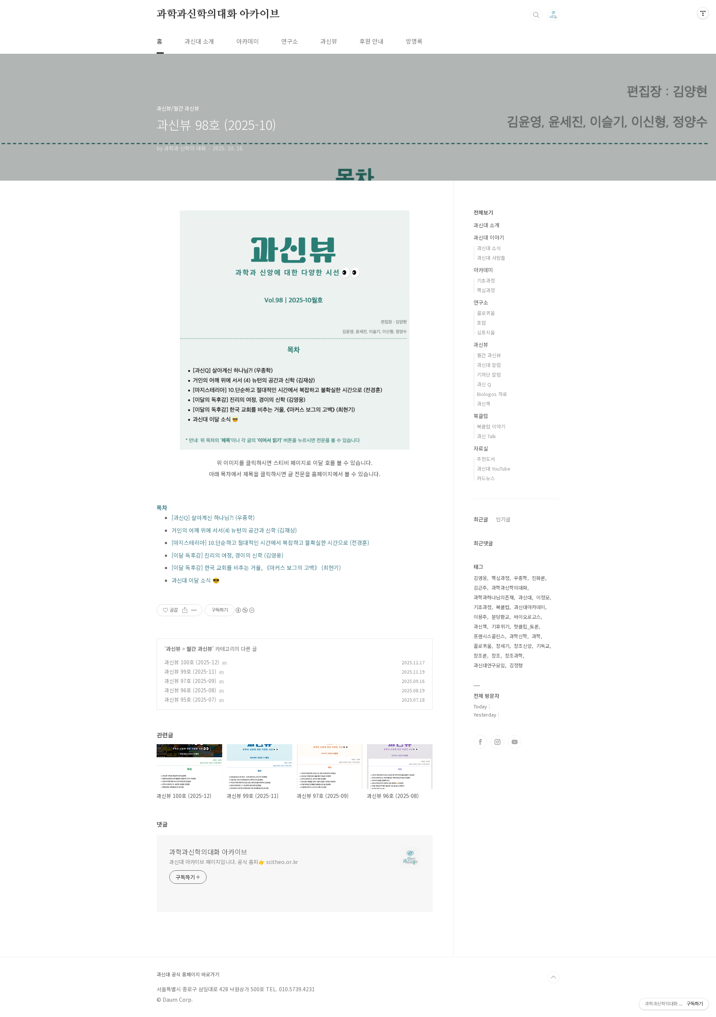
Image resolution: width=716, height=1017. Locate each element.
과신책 (483, 403)
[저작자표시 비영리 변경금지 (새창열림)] (245, 610)
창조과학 (514, 655)
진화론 (538, 577)
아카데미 (247, 41)
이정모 (543, 597)
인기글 (503, 519)
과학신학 (518, 636)
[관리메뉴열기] (703, 13)
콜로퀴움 (486, 312)
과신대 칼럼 (489, 364)
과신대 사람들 (491, 257)
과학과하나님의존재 (494, 597)
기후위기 (500, 626)
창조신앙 (523, 645)
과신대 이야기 (489, 237)
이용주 (480, 616)
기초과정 (486, 280)
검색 (536, 15)
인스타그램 (497, 742)
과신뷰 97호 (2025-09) (190, 680)
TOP (553, 977)
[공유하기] (184, 610)
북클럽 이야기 (491, 426)
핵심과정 (486, 290)
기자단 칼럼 (489, 374)
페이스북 (480, 742)
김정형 (516, 665)
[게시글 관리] (194, 610)
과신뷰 (328, 41)
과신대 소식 (489, 248)
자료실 (481, 448)
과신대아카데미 (529, 607)
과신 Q (484, 384)
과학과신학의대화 (509, 587)
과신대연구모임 (489, 665)
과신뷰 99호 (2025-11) (190, 671)
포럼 (481, 322)
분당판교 (500, 616)
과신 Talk (486, 436)
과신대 (525, 597)
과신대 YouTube (494, 468)
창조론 (480, 655)
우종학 (520, 577)
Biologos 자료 (492, 393)
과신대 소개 (199, 41)
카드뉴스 (486, 478)
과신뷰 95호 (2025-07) (190, 699)
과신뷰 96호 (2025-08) (190, 690)
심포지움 (486, 332)
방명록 (414, 41)
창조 (496, 655)
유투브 (514, 742)
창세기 (502, 645)
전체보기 (483, 212)
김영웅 (480, 577)
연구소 (289, 41)
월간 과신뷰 (199, 648)
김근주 (480, 587)
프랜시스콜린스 (489, 636)
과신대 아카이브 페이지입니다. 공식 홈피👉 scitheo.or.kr (233, 861)
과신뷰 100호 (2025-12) (191, 662)
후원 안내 (371, 41)
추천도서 (486, 458)
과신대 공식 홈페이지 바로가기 (188, 974)
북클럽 (481, 415)
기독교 (543, 645)
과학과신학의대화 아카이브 (218, 14)
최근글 (481, 519)
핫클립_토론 (526, 626)
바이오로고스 (527, 616)
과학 (536, 636)
